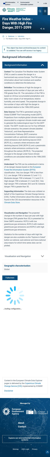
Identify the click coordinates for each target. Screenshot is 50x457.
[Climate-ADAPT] (19, 10)
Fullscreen (10, 278)
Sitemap (16, 449)
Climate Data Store (12, 202)
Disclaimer (8, 391)
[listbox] (11, 3)
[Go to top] (47, 452)
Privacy (34, 449)
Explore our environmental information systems (25, 439)
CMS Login (25, 449)
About (21, 422)
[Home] (3, 36)
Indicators (21, 36)
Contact (22, 426)
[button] (25, 65)
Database (11, 36)
